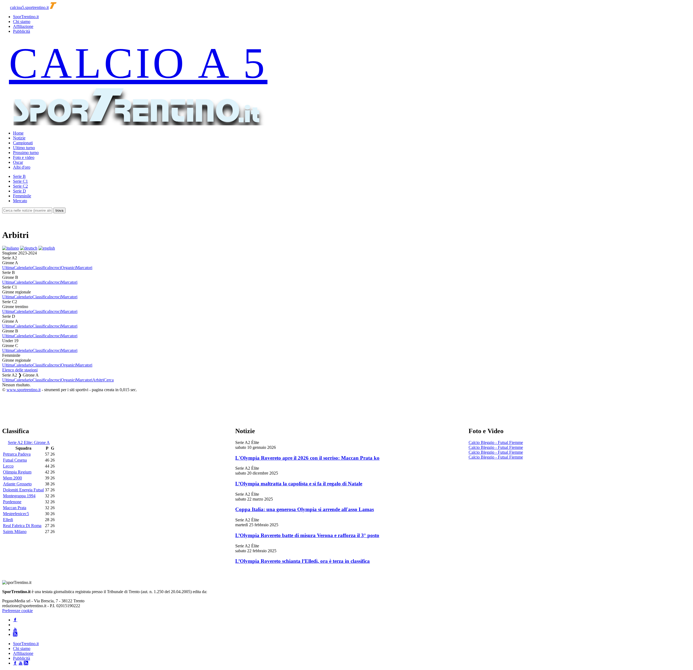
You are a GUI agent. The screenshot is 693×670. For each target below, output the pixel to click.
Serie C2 (20, 186)
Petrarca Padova (17, 454)
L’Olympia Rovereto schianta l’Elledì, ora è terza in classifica (302, 561)
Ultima (8, 267)
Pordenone (12, 501)
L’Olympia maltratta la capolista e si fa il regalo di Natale (298, 483)
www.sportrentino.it (23, 389)
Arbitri (98, 380)
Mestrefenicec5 (16, 513)
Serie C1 (20, 181)
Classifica (40, 267)
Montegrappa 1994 (19, 495)
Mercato (20, 200)
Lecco (8, 466)
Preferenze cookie (17, 610)
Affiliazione (23, 26)
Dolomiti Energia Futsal (23, 490)
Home (18, 133)
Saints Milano (15, 531)
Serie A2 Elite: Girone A (29, 442)
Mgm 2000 (12, 478)
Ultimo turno (24, 147)
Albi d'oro (21, 167)
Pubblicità (21, 31)
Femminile (22, 196)
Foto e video (23, 157)
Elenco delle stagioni (20, 370)
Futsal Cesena (15, 460)
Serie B (19, 176)
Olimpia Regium (17, 472)
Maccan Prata (14, 507)
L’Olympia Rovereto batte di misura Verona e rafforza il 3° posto (307, 535)
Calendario (23, 267)
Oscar (18, 162)
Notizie (19, 138)
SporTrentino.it (26, 16)
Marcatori (84, 267)
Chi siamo (21, 21)
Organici (68, 267)
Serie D (19, 191)
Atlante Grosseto (17, 484)
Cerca (109, 380)
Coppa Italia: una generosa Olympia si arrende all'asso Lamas (304, 509)
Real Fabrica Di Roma (22, 525)
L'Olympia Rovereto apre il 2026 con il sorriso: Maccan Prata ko (307, 458)
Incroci (55, 267)
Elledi (8, 519)
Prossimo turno (26, 152)
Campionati (23, 142)
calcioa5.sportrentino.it (29, 7)
